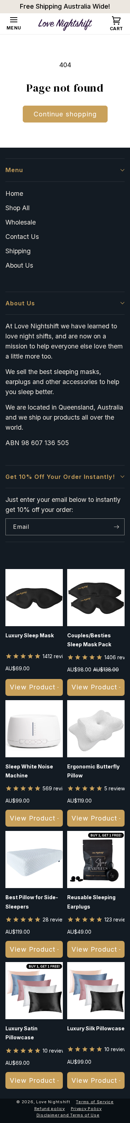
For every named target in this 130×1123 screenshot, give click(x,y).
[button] (14, 24)
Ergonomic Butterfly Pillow (93, 770)
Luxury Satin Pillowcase (21, 1032)
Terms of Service (94, 1101)
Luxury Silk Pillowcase (96, 1028)
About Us (19, 265)
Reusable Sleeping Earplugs (91, 901)
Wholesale (20, 222)
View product (32, 687)
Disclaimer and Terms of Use (68, 1115)
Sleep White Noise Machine (29, 770)
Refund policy (49, 1108)
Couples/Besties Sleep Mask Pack (89, 639)
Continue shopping (65, 114)
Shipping (18, 251)
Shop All (17, 208)
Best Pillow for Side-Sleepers (31, 901)
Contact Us (22, 236)
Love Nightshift (53, 1101)
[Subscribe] (116, 526)
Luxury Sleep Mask (29, 635)
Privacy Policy (86, 1108)
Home (14, 193)
